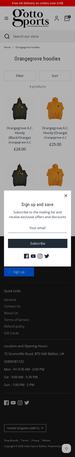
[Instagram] (40, 256)
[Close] (65, 195)
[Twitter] (46, 256)
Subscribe (37, 243)
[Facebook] (26, 256)
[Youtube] (33, 256)
